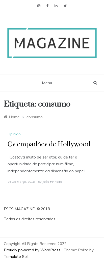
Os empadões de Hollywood (49, 144)
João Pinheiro (52, 181)
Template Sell (16, 256)
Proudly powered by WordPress (33, 250)
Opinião (14, 134)
